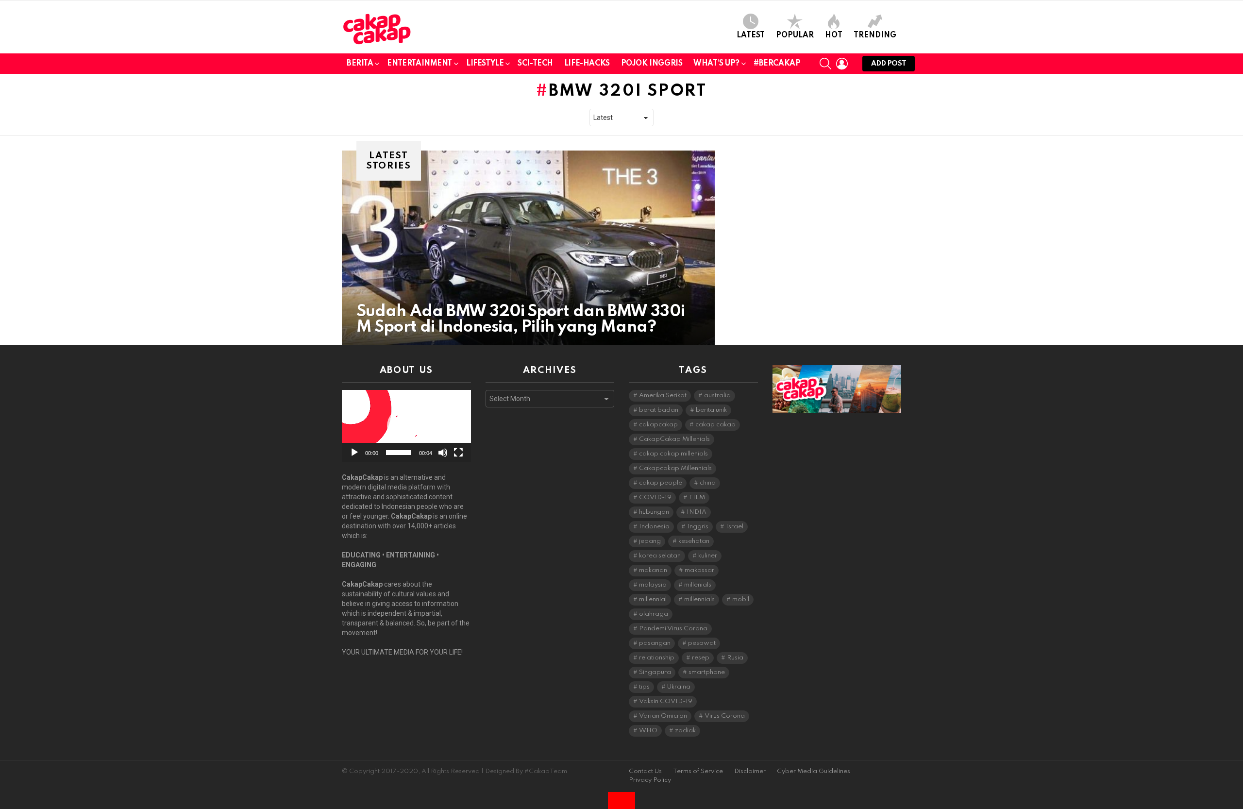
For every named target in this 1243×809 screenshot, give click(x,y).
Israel (734, 526)
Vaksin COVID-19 (665, 701)
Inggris (697, 526)
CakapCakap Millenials (674, 439)
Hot (833, 35)
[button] (406, 426)
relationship (656, 658)
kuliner (707, 556)
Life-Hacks (587, 63)
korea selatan (660, 556)
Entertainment (419, 63)
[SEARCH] (825, 63)
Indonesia (654, 526)
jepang (650, 541)
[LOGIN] (842, 63)
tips (644, 687)
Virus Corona (725, 716)
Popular (795, 35)
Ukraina (678, 687)
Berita (360, 63)
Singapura (655, 672)
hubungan (654, 512)
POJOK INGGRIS (652, 63)
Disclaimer (750, 771)
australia (717, 395)
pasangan (655, 643)
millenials (697, 585)
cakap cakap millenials (673, 454)
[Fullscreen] (458, 452)
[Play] (354, 452)
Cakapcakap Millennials (675, 468)
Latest (751, 35)
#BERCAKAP (777, 63)
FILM (697, 497)
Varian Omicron (663, 716)
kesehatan (693, 541)
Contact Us (645, 771)
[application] (406, 426)
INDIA (696, 512)
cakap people (660, 483)
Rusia (735, 658)
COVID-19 (655, 497)
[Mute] (443, 452)
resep (700, 658)
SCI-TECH (535, 63)
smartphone (707, 672)
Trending (875, 35)
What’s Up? (716, 63)
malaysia (653, 585)
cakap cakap (715, 424)
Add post (888, 63)
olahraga (653, 614)
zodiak (685, 730)
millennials (699, 599)
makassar (699, 570)
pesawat (702, 643)
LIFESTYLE (485, 63)
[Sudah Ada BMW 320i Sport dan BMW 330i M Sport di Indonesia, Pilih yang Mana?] (528, 248)
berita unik (711, 410)
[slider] (398, 452)
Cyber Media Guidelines (813, 771)
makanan (653, 570)
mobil (740, 599)
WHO (648, 730)
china (708, 483)
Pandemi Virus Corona (673, 628)
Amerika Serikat (663, 395)
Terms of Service (698, 771)
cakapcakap (658, 424)
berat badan (658, 410)
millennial (653, 599)
